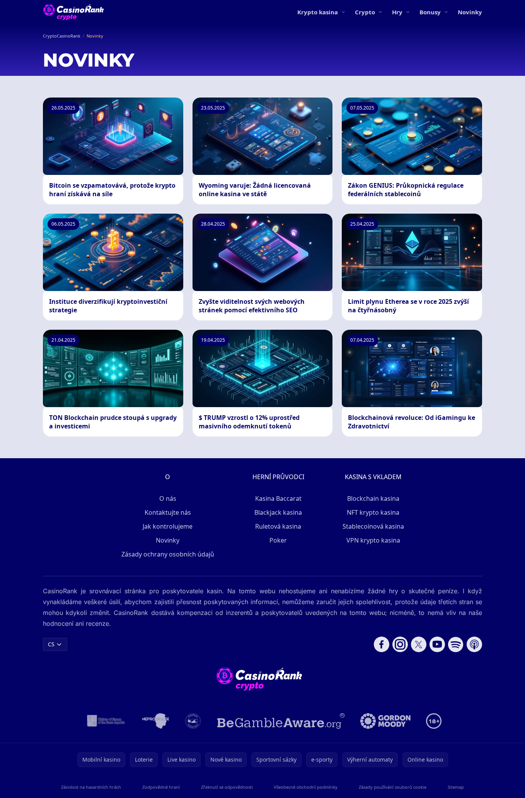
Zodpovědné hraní (161, 787)
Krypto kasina (317, 12)
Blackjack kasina (278, 512)
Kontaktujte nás (168, 512)
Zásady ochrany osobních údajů (167, 554)
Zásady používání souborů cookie (392, 787)
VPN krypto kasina (373, 540)
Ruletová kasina (278, 526)
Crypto (365, 12)
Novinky (470, 12)
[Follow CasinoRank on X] (418, 644)
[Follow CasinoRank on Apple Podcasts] (474, 644)
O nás (167, 498)
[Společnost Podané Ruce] (193, 721)
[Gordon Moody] (385, 721)
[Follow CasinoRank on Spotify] (456, 644)
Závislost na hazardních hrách (91, 787)
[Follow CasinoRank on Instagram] (400, 644)
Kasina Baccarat (278, 498)
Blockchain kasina (373, 498)
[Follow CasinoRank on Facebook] (381, 644)
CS (51, 644)
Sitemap (456, 787)
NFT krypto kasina (373, 512)
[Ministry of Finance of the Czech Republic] (105, 721)
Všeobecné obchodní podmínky (306, 787)
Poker (278, 540)
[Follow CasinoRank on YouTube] (437, 644)
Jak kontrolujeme (168, 526)
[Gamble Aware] (281, 721)
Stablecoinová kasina (373, 526)
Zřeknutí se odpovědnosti (227, 787)
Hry (397, 12)
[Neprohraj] (155, 721)
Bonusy (430, 12)
